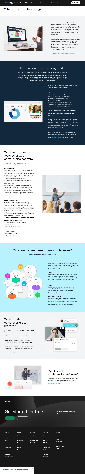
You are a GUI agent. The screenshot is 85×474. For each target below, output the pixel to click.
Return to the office (34, 440)
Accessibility (45, 452)
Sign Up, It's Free (75, 2)
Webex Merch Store (60, 446)
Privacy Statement (69, 468)
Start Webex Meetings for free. (12, 352)
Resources (33, 2)
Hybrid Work (32, 435)
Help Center (45, 440)
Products (16, 2)
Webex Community (47, 442)
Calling (6, 440)
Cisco (57, 435)
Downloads (45, 438)
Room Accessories (21, 449)
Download (53, 2)
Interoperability (33, 438)
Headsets (19, 447)
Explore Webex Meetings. (11, 235)
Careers (57, 448)
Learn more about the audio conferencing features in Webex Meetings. (18, 196)
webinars (72, 300)
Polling (6, 449)
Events (6, 445)
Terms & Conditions (61, 468)
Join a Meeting (59, 2)
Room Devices (20, 435)
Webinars (6, 452)
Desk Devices (20, 438)
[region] (17, 470)
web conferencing (56, 137)
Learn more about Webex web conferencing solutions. (64, 53)
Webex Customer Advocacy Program (61, 439)
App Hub (45, 449)
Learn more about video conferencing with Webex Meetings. (18, 180)
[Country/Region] (68, 2)
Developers (45, 456)
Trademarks (78, 468)
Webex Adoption (46, 445)
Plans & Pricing (41, 2)
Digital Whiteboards (21, 440)
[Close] (32, 468)
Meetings (6, 438)
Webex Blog (45, 454)
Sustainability (33, 442)
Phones (18, 442)
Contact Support (59, 441)
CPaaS (6, 459)
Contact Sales (58, 444)
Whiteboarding (7, 454)
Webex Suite (7, 435)
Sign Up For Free (9, 418)
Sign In (65, 2)
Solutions (27, 2)
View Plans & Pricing (22, 418)
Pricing (44, 435)
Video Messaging (8, 447)
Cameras (19, 445)
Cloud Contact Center (9, 456)
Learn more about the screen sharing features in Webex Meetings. (20, 217)
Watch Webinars (46, 447)
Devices (22, 2)
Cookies (74, 468)
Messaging (7, 442)
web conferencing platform (25, 74)
